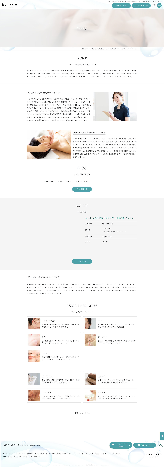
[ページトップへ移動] (161, 445)
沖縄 (76, 413)
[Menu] (159, 5)
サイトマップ (35, 457)
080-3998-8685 (107, 223)
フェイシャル (84, 413)
